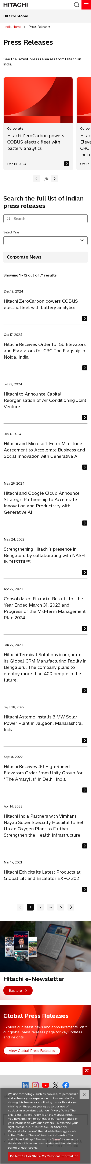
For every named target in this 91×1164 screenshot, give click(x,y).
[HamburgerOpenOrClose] (86, 4)
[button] (54, 178)
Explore (15, 990)
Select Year (11, 232)
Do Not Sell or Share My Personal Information (44, 1156)
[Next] (71, 907)
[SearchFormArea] (76, 4)
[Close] (84, 1094)
